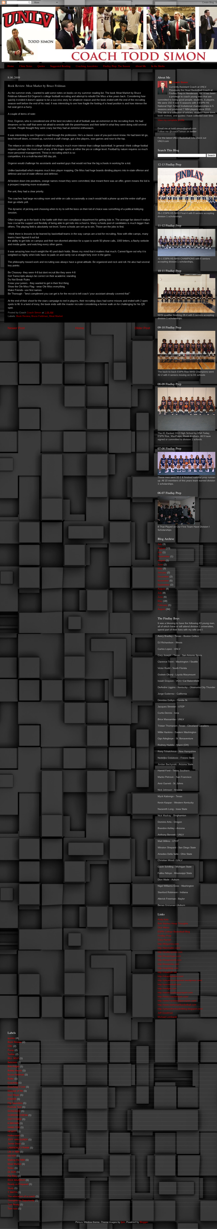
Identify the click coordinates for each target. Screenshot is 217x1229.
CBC (10, 1046)
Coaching (13, 1082)
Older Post (142, 328)
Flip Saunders (15, 1103)
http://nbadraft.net (167, 972)
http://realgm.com (167, 988)
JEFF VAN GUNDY (18, 1139)
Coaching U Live (16, 1087)
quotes (11, 1038)
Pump (11, 1050)
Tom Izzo (12, 1208)
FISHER (12, 1099)
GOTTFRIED (15, 1119)
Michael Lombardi (167, 1017)
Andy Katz (163, 919)
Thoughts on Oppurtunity (21, 1200)
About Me (140, 66)
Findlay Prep (164, 935)
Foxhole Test (15, 1107)
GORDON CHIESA (18, 1115)
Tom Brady (13, 1204)
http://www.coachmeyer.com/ (173, 996)
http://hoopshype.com (169, 956)
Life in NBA (13, 1151)
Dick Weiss (163, 927)
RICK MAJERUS (16, 1180)
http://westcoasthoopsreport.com (175, 992)
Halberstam (14, 1135)
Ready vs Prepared (18, 1184)
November (163, 580)
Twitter (11, 1054)
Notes (11, 1168)
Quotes (41, 66)
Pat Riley (12, 1176)
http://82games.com (168, 944)
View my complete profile (171, 120)
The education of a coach (21, 1196)
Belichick (12, 1062)
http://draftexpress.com (170, 952)
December (163, 576)
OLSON (12, 1172)
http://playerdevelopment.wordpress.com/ (180, 980)
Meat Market (56, 316)
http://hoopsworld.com (169, 960)
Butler (11, 1078)
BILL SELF (13, 1058)
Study (11, 1188)
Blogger (144, 1222)
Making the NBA (16, 1160)
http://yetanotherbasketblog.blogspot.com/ (180, 1009)
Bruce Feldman (39, 316)
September (164, 556)
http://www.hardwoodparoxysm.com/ (177, 1000)
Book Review (23, 316)
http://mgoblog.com (168, 968)
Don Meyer (13, 1095)
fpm (123, 1222)
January (162, 572)
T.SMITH (12, 1192)
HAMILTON (14, 1127)
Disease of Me (15, 1091)
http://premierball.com (169, 984)
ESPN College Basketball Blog (174, 931)
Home (10, 66)
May (160, 568)
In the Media (158, 66)
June (160, 564)
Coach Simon (180, 82)
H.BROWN (13, 1123)
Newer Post (16, 328)
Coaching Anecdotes (87, 66)
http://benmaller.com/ (169, 948)
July (160, 544)
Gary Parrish (164, 940)
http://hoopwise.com (168, 964)
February (162, 605)
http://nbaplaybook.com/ (170, 976)
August (161, 548)
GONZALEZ (14, 1111)
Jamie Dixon (14, 1143)
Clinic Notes (25, 66)
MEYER (12, 1156)
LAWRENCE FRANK (18, 1147)
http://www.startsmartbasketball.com (177, 1004)
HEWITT (12, 1131)
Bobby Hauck (15, 1070)
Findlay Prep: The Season (116, 66)
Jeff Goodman (165, 1013)
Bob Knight (13, 1066)
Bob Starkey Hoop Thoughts (173, 923)
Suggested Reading (60, 66)
